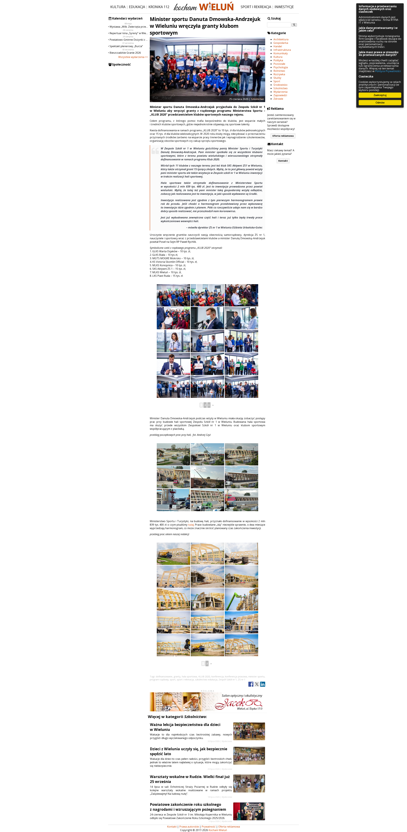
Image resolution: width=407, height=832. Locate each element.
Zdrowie (278, 98)
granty (177, 676)
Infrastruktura (282, 50)
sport (173, 679)
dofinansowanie (164, 676)
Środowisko (280, 85)
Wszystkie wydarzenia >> (133, 57)
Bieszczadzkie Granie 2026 (125, 52)
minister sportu (256, 676)
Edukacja (137, 6)
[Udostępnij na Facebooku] (250, 684)
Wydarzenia (280, 92)
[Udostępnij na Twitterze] (256, 684)
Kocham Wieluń (218, 830)
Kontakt (283, 160)
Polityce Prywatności (388, 71)
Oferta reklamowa (283, 135)
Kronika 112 (158, 6)
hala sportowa (189, 676)
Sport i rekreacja (256, 6)
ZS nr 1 (241, 679)
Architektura (280, 39)
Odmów (380, 102)
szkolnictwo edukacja (206, 679)
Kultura (117, 6)
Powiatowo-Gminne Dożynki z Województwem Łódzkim (129, 39)
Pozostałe (279, 64)
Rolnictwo (279, 71)
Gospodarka (280, 43)
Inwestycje (284, 6)
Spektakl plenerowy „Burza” (126, 46)
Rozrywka (279, 74)
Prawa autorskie (189, 826)
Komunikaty (280, 53)
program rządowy (159, 679)
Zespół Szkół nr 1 (228, 679)
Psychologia (280, 67)
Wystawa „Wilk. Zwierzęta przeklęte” (129, 26)
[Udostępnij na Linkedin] (262, 684)
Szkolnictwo (280, 88)
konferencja (217, 676)
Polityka (278, 60)
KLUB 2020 (204, 676)
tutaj (191, 524)
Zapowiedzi (280, 95)
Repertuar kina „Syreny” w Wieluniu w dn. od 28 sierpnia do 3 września (129, 33)
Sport (276, 81)
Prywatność (209, 826)
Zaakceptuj (380, 95)
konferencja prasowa (236, 676)
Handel (277, 46)
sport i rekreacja (185, 679)
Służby (277, 78)
